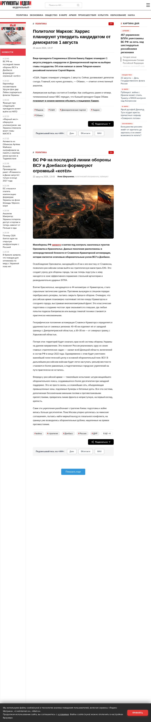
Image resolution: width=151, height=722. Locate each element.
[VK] (140, 5)
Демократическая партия (73, 110)
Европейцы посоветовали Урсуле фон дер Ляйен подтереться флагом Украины (12, 89)
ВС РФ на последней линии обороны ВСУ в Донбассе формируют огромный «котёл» (12, 68)
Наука (131, 15)
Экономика (36, 15)
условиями (63, 714)
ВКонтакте (85, 133)
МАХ (99, 133)
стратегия (52, 433)
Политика (22, 15)
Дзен (72, 133)
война (38, 433)
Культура (103, 15)
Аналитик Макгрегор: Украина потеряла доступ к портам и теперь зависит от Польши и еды (11, 220)
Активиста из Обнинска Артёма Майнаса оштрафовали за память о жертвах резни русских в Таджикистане (11, 150)
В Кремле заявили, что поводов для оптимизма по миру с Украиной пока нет (12, 260)
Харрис (95, 110)
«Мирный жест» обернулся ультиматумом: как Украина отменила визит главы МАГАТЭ (12, 126)
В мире (63, 15)
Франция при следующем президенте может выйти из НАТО (12, 107)
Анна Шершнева (65, 176)
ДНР (94, 433)
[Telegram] (133, 5)
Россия (82, 433)
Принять (137, 713)
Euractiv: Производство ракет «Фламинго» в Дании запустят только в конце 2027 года (12, 173)
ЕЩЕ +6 (107, 433)
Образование (118, 15)
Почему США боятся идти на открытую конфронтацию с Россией (11, 241)
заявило (56, 244)
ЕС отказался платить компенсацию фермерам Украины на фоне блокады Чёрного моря (11, 197)
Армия (72, 15)
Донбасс (68, 433)
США (52, 110)
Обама (39, 115)
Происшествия (87, 15)
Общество (51, 15)
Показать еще (73, 471)
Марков (39, 110)
